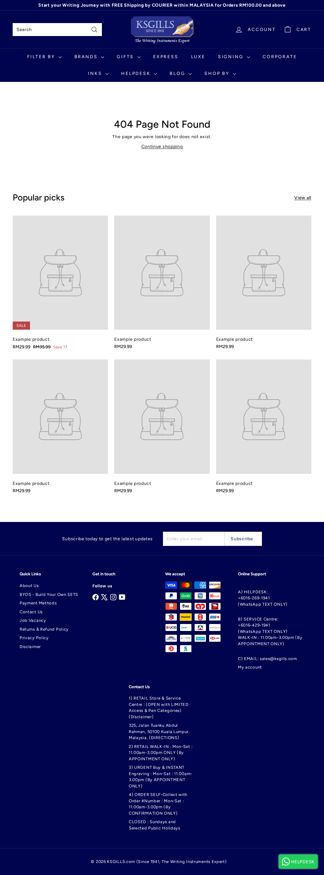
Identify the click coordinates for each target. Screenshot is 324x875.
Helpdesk (136, 73)
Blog (178, 73)
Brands (87, 56)
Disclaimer (30, 646)
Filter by (42, 56)
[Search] (94, 29)
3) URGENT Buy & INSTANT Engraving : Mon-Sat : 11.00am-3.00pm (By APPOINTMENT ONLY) (160, 776)
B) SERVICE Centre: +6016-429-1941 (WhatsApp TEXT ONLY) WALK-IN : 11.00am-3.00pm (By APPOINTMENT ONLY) (270, 631)
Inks (96, 73)
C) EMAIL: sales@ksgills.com (267, 658)
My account (250, 667)
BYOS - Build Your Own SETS (49, 594)
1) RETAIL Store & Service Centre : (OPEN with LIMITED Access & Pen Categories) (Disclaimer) (159, 707)
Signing (231, 56)
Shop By (217, 73)
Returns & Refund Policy (44, 629)
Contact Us (31, 611)
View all (302, 197)
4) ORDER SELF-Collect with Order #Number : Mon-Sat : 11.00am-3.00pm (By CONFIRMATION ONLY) (158, 804)
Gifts (126, 56)
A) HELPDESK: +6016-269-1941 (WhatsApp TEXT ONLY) (263, 598)
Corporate (280, 56)
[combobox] (57, 29)
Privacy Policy (34, 637)
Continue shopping (162, 146)
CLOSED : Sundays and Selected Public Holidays (154, 824)
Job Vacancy (33, 620)
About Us (29, 585)
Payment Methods (38, 603)
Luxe (198, 56)
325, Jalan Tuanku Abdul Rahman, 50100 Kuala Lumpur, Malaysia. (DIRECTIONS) (159, 731)
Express (165, 56)
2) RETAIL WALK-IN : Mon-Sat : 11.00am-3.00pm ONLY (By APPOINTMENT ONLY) (160, 752)
